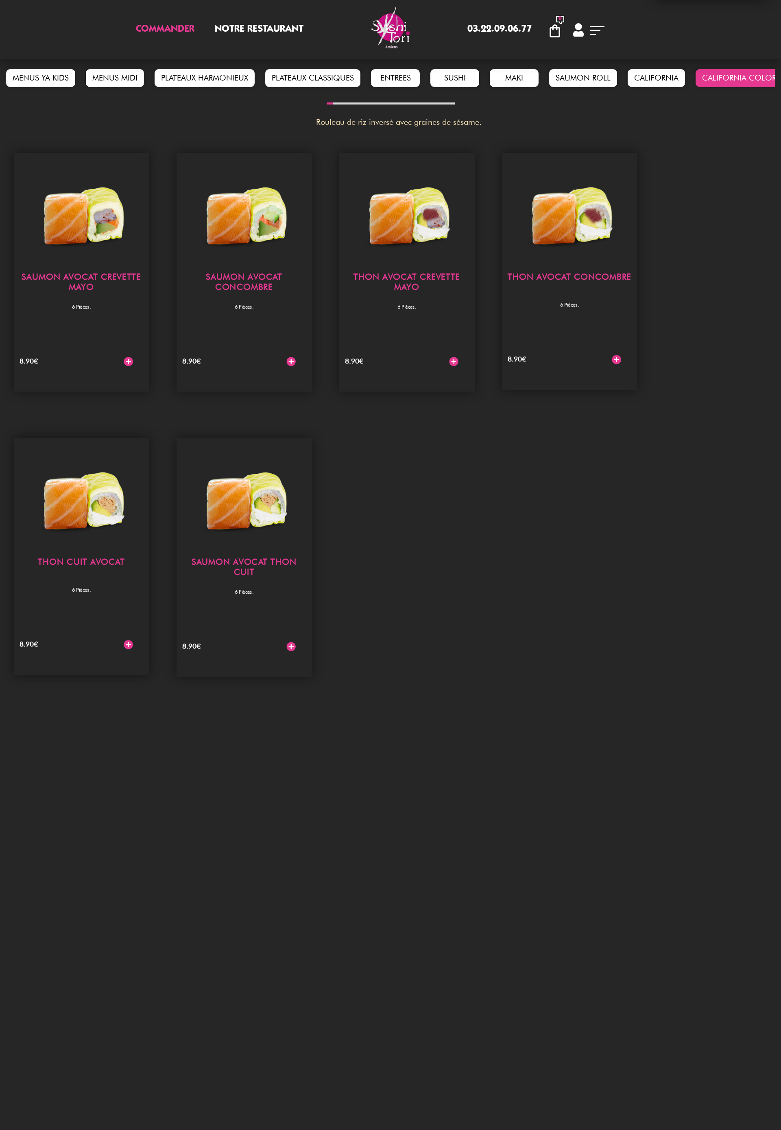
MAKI (514, 78)
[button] (330, 103)
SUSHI (455, 78)
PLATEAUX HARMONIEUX (204, 78)
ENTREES (395, 78)
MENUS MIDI (114, 78)
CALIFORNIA (656, 78)
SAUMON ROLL (583, 78)
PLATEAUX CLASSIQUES (313, 78)
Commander (165, 30)
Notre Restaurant (259, 30)
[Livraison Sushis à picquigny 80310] (390, 29)
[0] (557, 29)
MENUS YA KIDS (41, 78)
